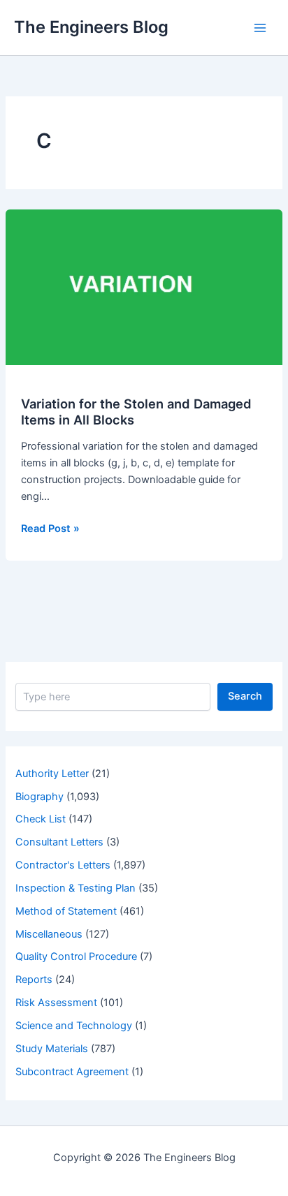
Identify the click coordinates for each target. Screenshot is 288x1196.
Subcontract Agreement (72, 1071)
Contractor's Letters (62, 865)
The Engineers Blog (91, 27)
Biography (39, 796)
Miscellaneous (48, 934)
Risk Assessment (56, 1002)
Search (245, 696)
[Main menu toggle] (260, 27)
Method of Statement (66, 911)
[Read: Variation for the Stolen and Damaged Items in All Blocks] (144, 286)
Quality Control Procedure (76, 956)
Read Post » (50, 529)
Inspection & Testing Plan (75, 888)
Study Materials (51, 1048)
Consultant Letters (59, 842)
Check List (40, 819)
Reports (33, 979)
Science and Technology (73, 1025)
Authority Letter (52, 773)
